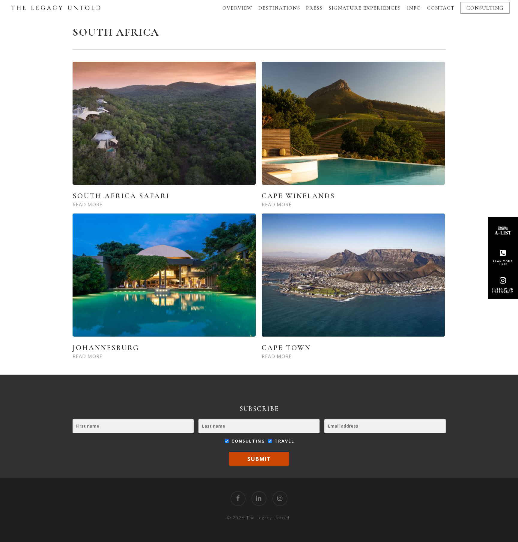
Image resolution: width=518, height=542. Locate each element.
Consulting (248, 441)
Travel (283, 441)
